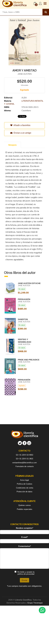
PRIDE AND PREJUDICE (28, 360)
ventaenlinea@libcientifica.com (24, 463)
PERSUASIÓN (24, 299)
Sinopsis (12, 145)
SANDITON (23, 319)
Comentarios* (24, 546)
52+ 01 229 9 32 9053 (24, 455)
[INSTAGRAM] (29, 443)
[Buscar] (45, 12)
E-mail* (24, 537)
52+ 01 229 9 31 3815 (24, 459)
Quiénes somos (24, 505)
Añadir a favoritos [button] (21, 125)
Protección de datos (24, 492)
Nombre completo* (24, 528)
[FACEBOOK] (24, 443)
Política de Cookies (24, 484)
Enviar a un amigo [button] (22, 133)
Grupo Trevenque (35, 603)
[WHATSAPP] (42, 610)
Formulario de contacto (25, 466)
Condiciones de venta (24, 488)
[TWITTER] (20, 443)
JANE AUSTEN (25, 74)
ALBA (24, 97)
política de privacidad (26, 574)
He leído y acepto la (25, 573)
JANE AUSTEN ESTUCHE (29, 283)
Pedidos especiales (24, 509)
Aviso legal (24, 480)
